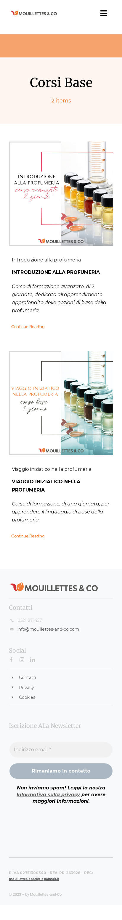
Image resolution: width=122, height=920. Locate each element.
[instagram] (22, 659)
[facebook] (11, 659)
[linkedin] (32, 659)
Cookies (27, 697)
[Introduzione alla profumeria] (61, 194)
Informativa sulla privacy (48, 794)
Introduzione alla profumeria (46, 260)
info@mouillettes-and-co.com (48, 629)
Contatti (27, 677)
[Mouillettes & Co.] (33, 12)
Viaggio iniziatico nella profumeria (51, 469)
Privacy (26, 687)
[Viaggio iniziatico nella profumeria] (61, 403)
